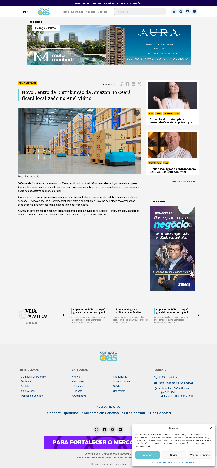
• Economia (78, 386)
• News (76, 376)
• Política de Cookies (31, 395)
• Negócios (78, 381)
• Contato (25, 386)
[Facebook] (181, 11)
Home (65, 11)
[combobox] (140, 11)
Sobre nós (77, 11)
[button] (210, 428)
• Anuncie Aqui (27, 391)
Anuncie (90, 11)
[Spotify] (194, 11)
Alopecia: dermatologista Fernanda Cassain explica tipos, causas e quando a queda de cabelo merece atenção (172, 121)
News (151, 113)
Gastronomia (155, 163)
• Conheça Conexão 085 (33, 376)
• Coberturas (118, 391)
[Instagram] (174, 11)
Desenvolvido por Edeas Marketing (108, 464)
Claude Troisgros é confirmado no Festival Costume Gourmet (173, 170)
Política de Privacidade (162, 462)
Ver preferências (200, 455)
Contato (102, 11)
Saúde (158, 113)
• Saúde (116, 386)
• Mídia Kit (25, 381)
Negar (173, 455)
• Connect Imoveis (122, 381)
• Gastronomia (119, 376)
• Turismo (77, 391)
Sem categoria (27, 83)
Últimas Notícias (171, 113)
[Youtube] (188, 11)
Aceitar (147, 455)
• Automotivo (79, 395)
